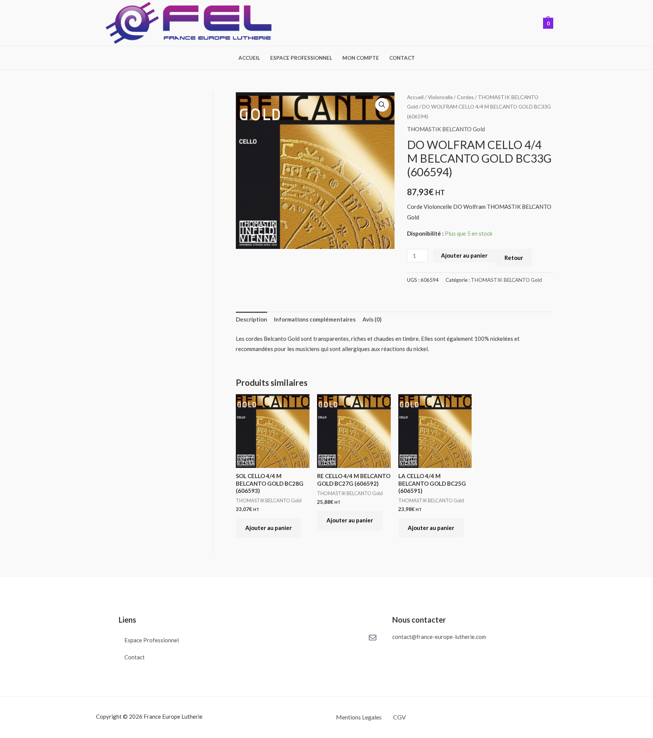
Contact (402, 58)
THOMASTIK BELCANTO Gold (446, 129)
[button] (382, 105)
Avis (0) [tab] (372, 319)
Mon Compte (360, 58)
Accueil (249, 58)
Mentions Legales (359, 717)
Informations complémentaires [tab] (315, 319)
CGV (399, 717)
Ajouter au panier (464, 255)
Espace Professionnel (301, 58)
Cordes (465, 97)
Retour (513, 257)
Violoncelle (440, 97)
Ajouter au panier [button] (268, 527)
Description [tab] (251, 319)
